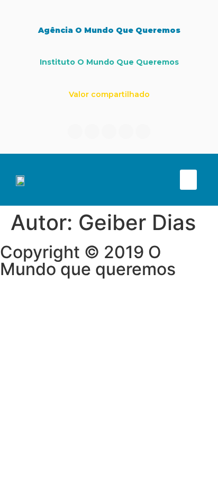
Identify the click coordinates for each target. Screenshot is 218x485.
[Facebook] (75, 131)
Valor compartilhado (109, 94)
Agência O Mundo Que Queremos (109, 30)
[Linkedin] (92, 131)
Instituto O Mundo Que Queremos (109, 62)
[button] (188, 180)
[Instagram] (109, 131)
